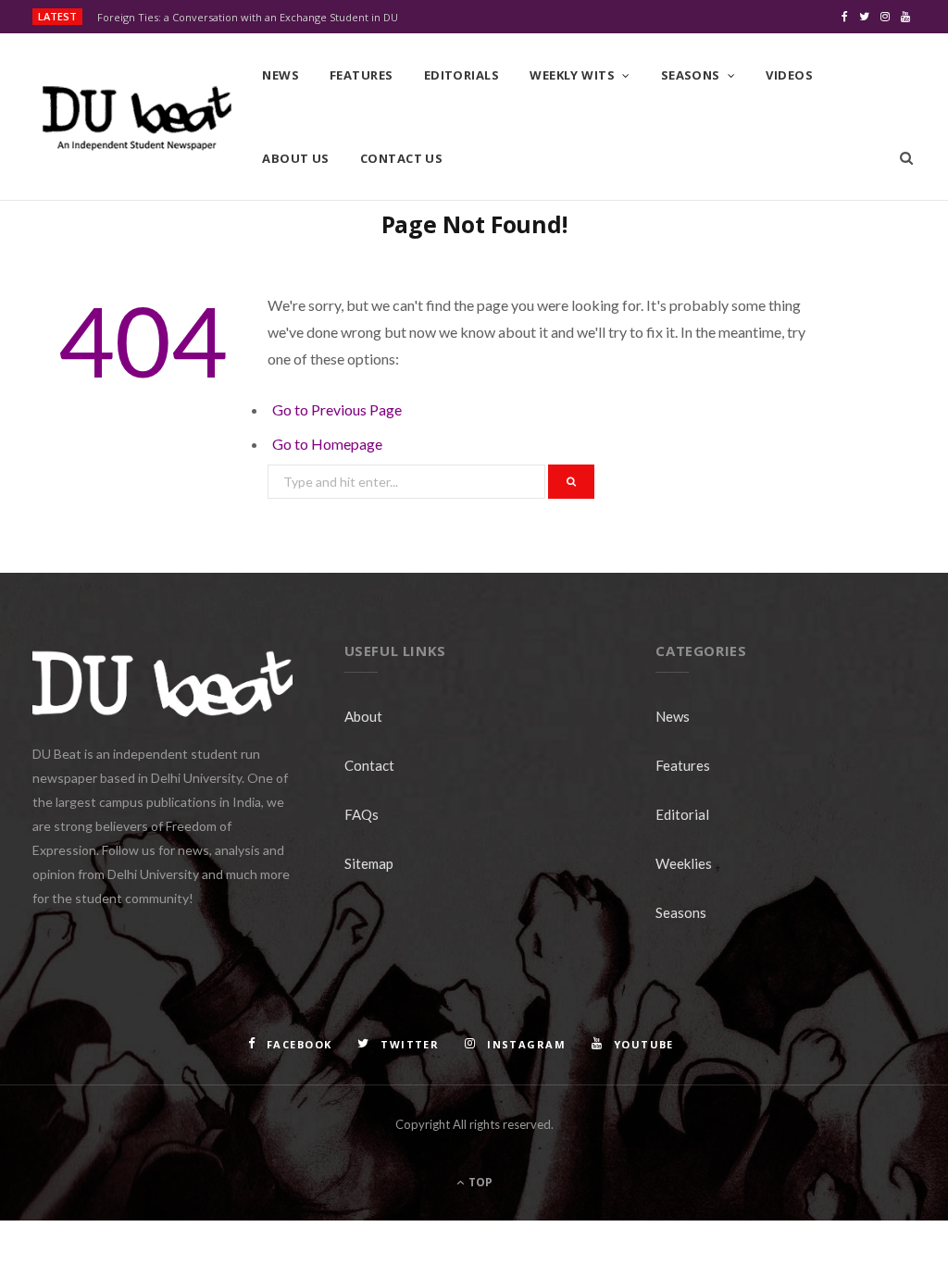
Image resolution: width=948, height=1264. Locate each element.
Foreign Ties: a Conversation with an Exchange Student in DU (247, 17)
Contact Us (401, 158)
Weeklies (683, 863)
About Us (296, 158)
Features (361, 75)
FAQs (361, 814)
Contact (369, 765)
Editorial (682, 814)
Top (479, 1182)
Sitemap (368, 863)
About (363, 716)
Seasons (690, 75)
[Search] (906, 158)
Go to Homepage (327, 443)
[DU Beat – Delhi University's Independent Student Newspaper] (136, 118)
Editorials (462, 75)
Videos (789, 75)
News (280, 75)
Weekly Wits (572, 75)
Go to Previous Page (337, 409)
